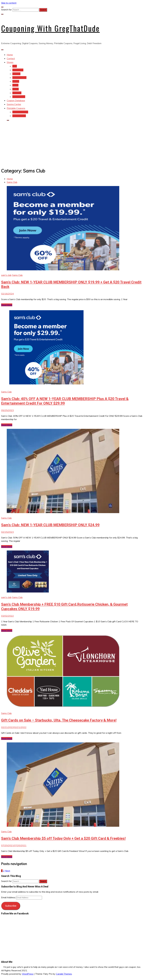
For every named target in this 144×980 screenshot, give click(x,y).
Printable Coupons (16, 108)
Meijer (15, 85)
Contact (11, 58)
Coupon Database (16, 100)
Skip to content (8, 2)
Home (10, 54)
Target (15, 81)
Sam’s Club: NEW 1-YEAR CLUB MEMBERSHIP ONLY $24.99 (50, 525)
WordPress (27, 973)
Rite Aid (16, 73)
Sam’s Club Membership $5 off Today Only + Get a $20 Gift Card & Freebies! (63, 838)
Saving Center (14, 104)
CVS (14, 66)
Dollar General (19, 77)
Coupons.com (19, 115)
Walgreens (17, 70)
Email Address (8, 897)
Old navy (16, 92)
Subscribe (10, 905)
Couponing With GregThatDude (50, 28)
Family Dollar (18, 96)
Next (7, 870)
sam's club (6, 275)
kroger (15, 89)
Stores (10, 62)
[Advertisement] (72, 143)
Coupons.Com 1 (20, 112)
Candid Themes (64, 973)
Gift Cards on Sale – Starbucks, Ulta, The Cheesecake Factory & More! (58, 720)
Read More (6, 304)
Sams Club (17, 275)
